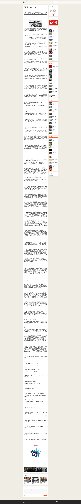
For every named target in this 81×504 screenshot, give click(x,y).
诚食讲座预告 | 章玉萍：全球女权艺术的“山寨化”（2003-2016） (54, 153)
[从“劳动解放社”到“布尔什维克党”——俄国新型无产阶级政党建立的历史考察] (50, 66)
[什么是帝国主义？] (50, 70)
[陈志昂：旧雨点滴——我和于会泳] (50, 132)
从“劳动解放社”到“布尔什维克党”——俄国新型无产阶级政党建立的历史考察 (55, 66)
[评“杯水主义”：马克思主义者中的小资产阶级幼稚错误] (50, 36)
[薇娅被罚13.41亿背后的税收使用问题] (50, 52)
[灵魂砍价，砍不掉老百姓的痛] (50, 55)
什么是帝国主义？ (53, 69)
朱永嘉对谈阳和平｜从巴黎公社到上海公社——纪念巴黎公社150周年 (54, 140)
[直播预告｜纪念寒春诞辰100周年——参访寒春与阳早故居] (50, 146)
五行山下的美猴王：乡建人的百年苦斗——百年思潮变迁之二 (54, 59)
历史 (24, 10)
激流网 (34, 10)
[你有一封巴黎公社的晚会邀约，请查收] (50, 166)
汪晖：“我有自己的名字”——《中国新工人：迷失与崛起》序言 (54, 96)
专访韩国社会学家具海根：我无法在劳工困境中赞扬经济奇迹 (54, 92)
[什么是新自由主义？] (50, 73)
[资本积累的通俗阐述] (50, 33)
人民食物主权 (50, 175)
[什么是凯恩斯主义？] (50, 76)
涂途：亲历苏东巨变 (54, 116)
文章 (52, 13)
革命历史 (26, 6)
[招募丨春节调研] (50, 169)
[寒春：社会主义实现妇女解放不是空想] (50, 82)
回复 (54, 13)
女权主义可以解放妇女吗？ (54, 88)
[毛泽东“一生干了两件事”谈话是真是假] (27, 479)
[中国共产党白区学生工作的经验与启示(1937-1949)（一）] (50, 129)
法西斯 (24, 6)
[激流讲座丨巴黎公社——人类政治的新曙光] (50, 156)
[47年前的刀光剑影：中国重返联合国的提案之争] (35, 479)
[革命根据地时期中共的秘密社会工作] (50, 106)
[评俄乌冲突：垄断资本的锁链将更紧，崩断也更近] (50, 49)
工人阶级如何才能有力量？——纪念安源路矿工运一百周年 (54, 110)
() (33, 464)
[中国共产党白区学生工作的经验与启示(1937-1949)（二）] (50, 126)
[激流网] (25, 1)
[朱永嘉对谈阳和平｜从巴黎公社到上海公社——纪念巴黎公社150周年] (50, 139)
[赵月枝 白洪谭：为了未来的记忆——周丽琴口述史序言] (50, 103)
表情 (24, 495)
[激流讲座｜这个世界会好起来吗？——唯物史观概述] (50, 149)
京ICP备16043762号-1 (30, 501)
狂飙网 (52, 175)
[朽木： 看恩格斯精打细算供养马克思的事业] (43, 479)
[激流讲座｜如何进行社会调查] (50, 143)
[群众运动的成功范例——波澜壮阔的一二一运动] (50, 123)
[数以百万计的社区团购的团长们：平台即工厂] (50, 30)
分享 (37, 464)
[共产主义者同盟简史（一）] (50, 113)
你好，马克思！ (53, 39)
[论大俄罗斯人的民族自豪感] (50, 79)
